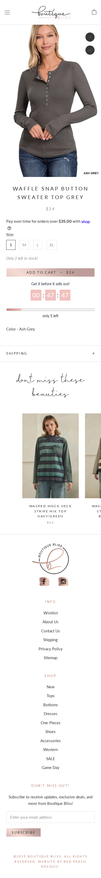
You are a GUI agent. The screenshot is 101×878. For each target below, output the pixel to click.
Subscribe (23, 832)
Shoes (50, 731)
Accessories (50, 740)
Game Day (50, 767)
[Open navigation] (7, 12)
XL (51, 245)
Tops (51, 695)
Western (50, 749)
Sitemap (50, 657)
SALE (50, 758)
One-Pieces (51, 722)
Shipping (16, 353)
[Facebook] (44, 582)
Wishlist (51, 612)
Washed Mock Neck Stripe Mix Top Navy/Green (50, 511)
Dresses (50, 713)
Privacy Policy (51, 648)
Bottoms (50, 704)
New (51, 686)
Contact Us (50, 630)
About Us (50, 621)
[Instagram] (63, 582)
